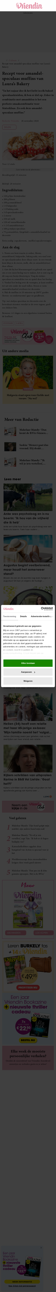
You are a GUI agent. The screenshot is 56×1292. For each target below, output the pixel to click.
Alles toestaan (28, 663)
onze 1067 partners (19, 630)
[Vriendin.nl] (29, 5)
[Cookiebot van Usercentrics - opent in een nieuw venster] (41, 609)
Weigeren (28, 681)
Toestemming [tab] (9, 616)
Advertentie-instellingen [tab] (42, 616)
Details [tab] (23, 616)
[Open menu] (6, 6)
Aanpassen (26, 672)
